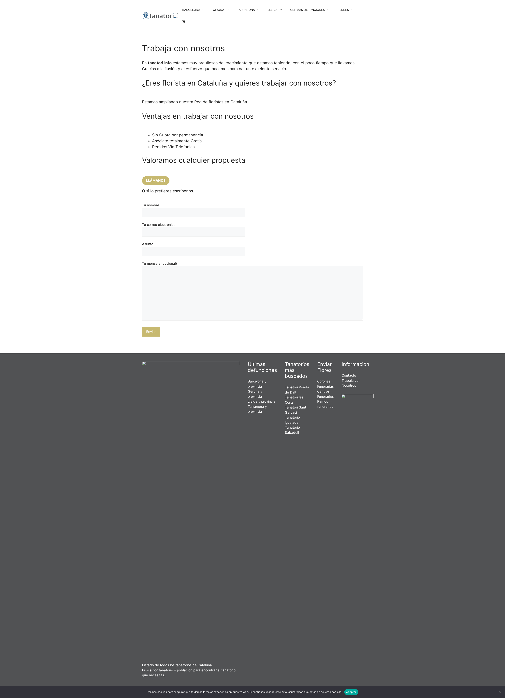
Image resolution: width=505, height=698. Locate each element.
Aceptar (351, 691)
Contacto (349, 375)
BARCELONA (191, 10)
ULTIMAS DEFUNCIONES (307, 10)
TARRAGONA (246, 10)
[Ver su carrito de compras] (183, 22)
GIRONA (218, 10)
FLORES (343, 10)
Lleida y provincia (261, 401)
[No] (500, 692)
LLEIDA (272, 10)
